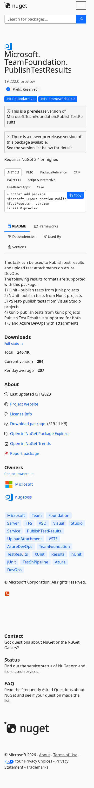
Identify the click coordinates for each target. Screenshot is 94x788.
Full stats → (13, 343)
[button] (75, 195)
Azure (60, 562)
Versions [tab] (18, 247)
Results (58, 554)
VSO (43, 523)
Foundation (58, 515)
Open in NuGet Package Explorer (40, 433)
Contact (13, 636)
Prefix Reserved (25, 89)
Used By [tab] (54, 236)
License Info (21, 414)
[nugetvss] (9, 497)
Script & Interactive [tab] (41, 180)
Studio (77, 523)
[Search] (81, 19)
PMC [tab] (29, 172)
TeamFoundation (54, 546)
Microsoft (24, 484)
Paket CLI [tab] (14, 180)
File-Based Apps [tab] (18, 187)
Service (13, 531)
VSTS (53, 538)
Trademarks (37, 767)
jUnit (11, 562)
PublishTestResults (44, 531)
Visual (58, 523)
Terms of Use (65, 754)
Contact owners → (19, 473)
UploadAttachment (24, 538)
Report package (24, 453)
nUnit (76, 554)
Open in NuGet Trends (30, 443)
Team (37, 515)
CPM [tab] (77, 172)
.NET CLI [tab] (13, 172)
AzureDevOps (19, 546)
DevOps (14, 569)
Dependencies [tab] (23, 236)
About (44, 754)
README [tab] (18, 226)
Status (12, 659)
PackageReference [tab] (53, 172)
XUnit (40, 554)
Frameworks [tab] (48, 226)
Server (13, 523)
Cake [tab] (40, 187)
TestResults (17, 554)
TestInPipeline (35, 562)
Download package (27, 423)
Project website (24, 404)
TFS (29, 523)
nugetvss (23, 497)
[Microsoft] (9, 484)
